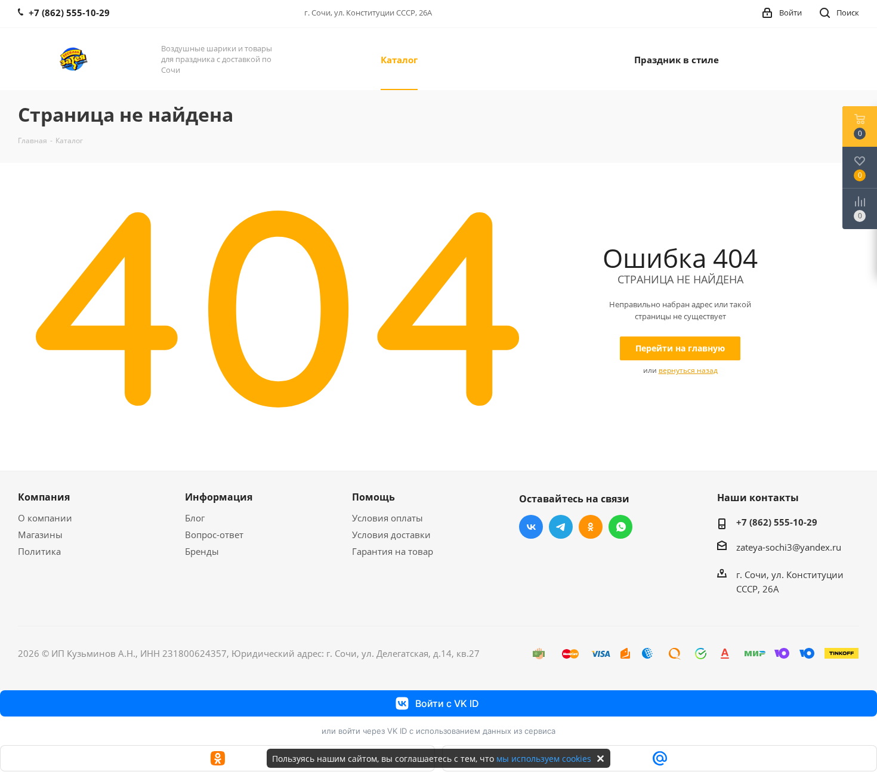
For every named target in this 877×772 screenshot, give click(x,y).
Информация (218, 497)
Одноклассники (591, 527)
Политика (39, 551)
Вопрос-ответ (214, 535)
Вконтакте (531, 527)
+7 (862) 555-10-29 (776, 522)
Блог (195, 518)
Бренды (202, 551)
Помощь (373, 497)
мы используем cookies (543, 758)
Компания (44, 497)
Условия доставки (391, 535)
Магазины (40, 535)
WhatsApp (620, 527)
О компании (45, 518)
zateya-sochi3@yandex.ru (788, 547)
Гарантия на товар (392, 551)
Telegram (561, 527)
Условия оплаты (387, 518)
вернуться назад (688, 370)
